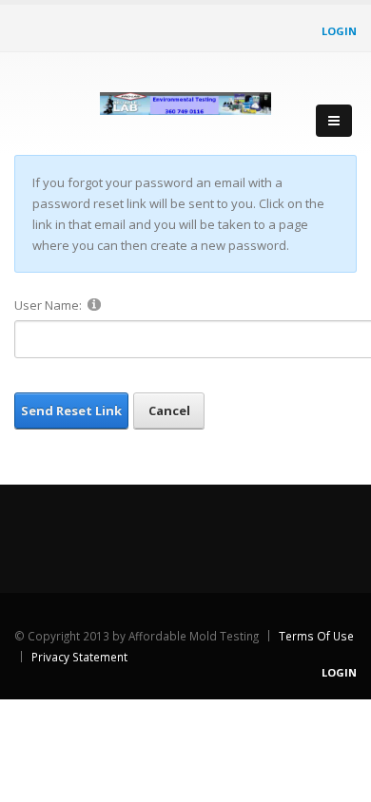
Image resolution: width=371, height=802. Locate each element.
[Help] (94, 303)
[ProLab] (185, 100)
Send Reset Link (71, 410)
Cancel (169, 410)
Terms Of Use (316, 635)
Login (339, 31)
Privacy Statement (79, 656)
